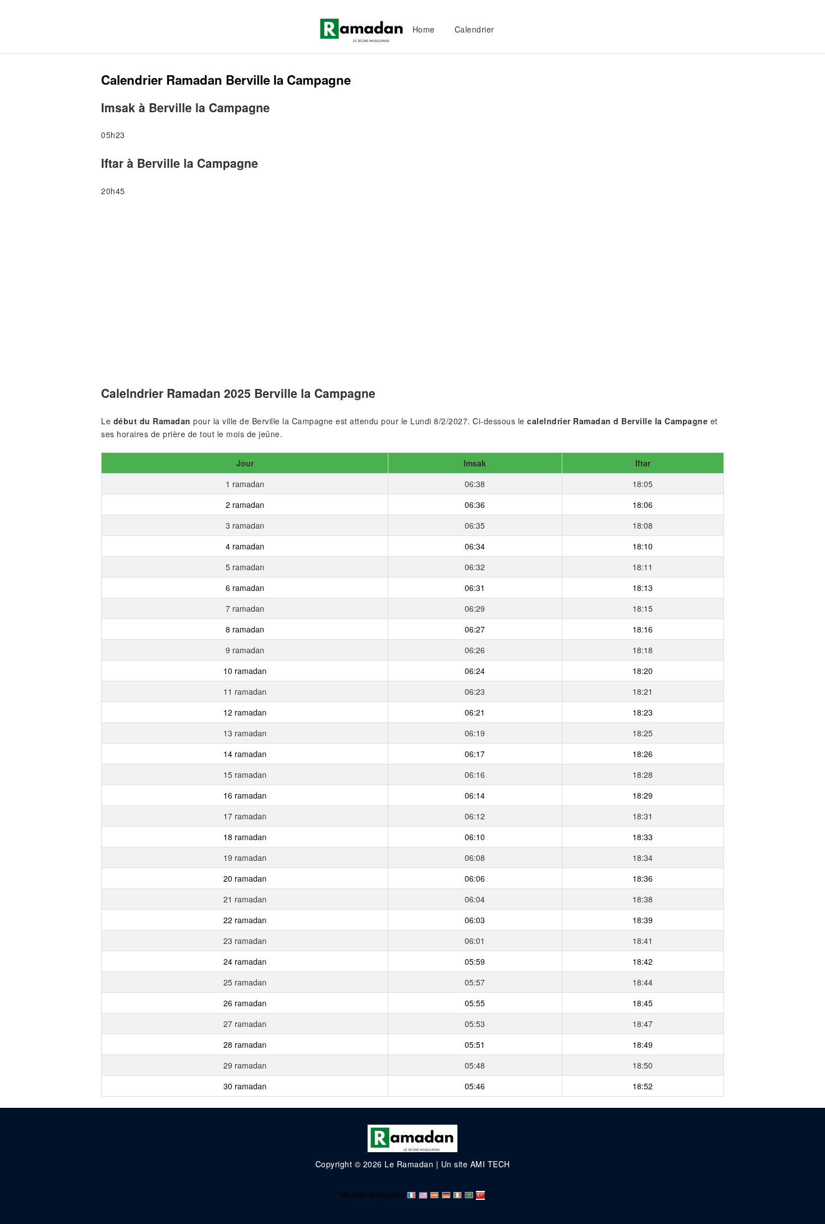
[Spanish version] (434, 1194)
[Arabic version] (469, 1194)
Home (423, 29)
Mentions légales (372, 1194)
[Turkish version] (480, 1194)
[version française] (411, 1194)
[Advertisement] (412, 293)
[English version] (423, 1194)
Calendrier (474, 29)
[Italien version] (457, 1194)
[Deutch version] (446, 1194)
